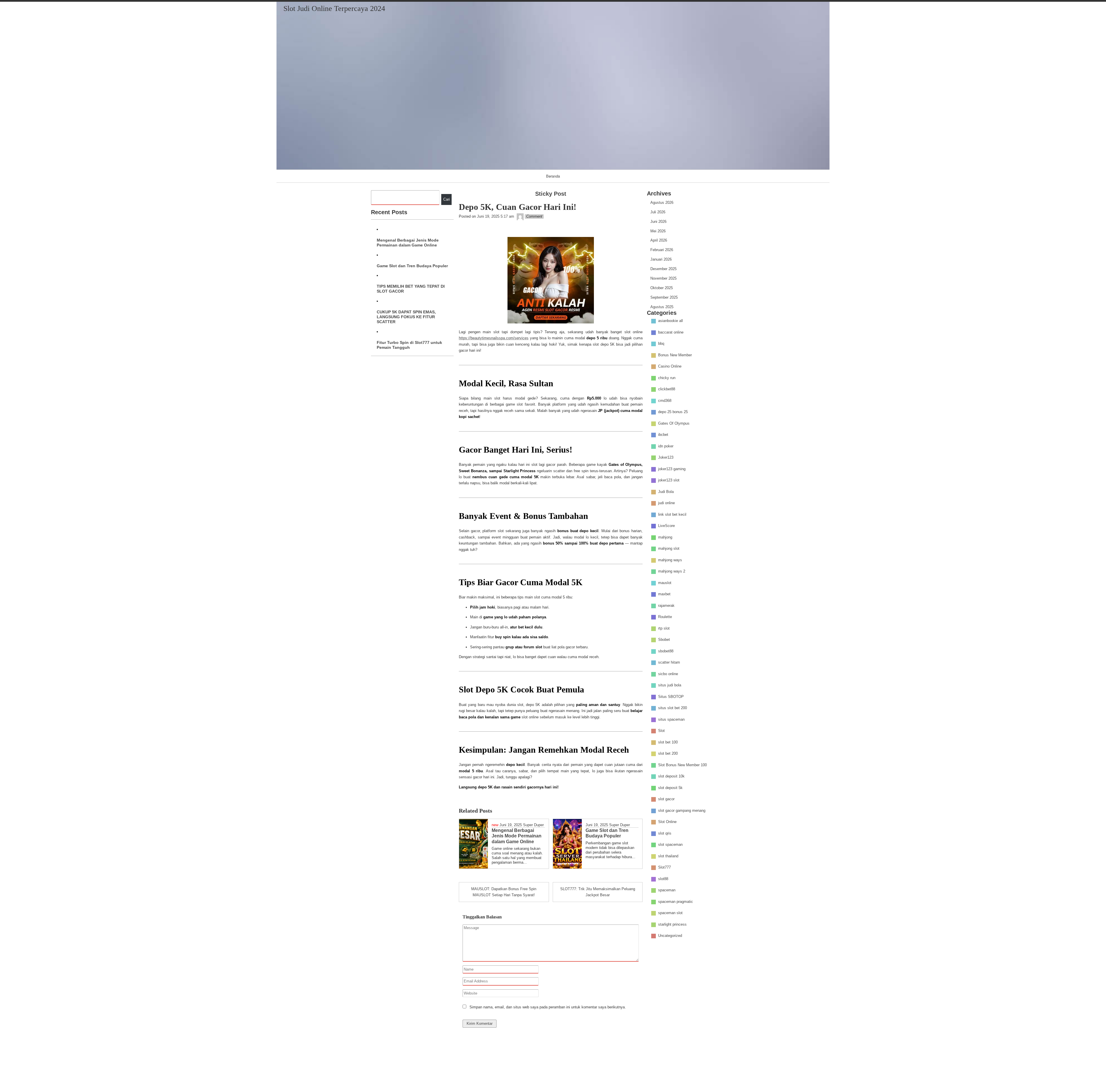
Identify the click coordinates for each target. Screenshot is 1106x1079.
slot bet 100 (668, 742)
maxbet (664, 594)
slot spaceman (670, 845)
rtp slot (664, 628)
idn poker (665, 446)
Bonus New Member (675, 355)
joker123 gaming (671, 469)
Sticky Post (550, 194)
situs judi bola (669, 685)
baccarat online (670, 332)
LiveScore (666, 526)
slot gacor (666, 799)
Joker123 (665, 457)
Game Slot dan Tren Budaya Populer (412, 265)
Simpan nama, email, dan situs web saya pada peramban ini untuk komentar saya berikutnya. (547, 1007)
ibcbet (663, 435)
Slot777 (664, 867)
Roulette (665, 617)
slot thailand (668, 856)
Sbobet (664, 640)
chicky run (666, 378)
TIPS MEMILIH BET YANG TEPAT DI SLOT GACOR (411, 288)
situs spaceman (671, 719)
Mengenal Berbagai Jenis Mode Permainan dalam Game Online (408, 242)
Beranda (553, 176)
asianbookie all (670, 321)
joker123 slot (668, 480)
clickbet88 (666, 389)
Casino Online (669, 366)
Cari (446, 199)
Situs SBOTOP (671, 696)
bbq (661, 344)
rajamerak (666, 605)
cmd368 (664, 400)
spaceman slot (670, 913)
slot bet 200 (668, 754)
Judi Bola (666, 491)
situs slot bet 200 (672, 708)
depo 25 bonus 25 (673, 412)
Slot (661, 731)
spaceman (666, 890)
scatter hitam (669, 662)
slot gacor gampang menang (681, 810)
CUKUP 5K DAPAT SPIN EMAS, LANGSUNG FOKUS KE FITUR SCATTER (406, 317)
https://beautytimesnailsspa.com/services (494, 338)
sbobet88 (665, 651)
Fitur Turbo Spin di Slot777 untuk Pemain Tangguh (409, 345)
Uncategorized (670, 936)
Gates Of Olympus (674, 423)
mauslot (664, 583)
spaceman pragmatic (675, 901)
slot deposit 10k (671, 776)
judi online (666, 503)
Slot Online (667, 822)
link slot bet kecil (672, 514)
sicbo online (668, 674)
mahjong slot (668, 549)
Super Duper (533, 825)
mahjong (665, 537)
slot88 (663, 879)
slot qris (664, 833)
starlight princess (672, 924)
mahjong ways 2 (671, 571)
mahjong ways (670, 560)
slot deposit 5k (670, 788)
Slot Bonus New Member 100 (682, 765)
